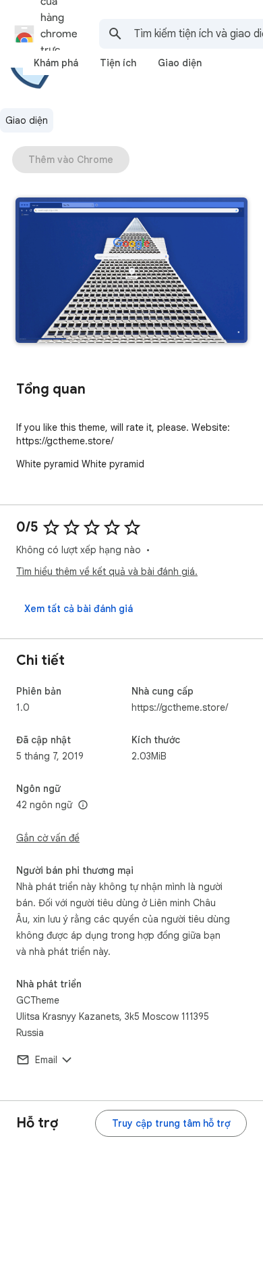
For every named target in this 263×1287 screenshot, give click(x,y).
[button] (131, 271)
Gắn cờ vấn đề (48, 838)
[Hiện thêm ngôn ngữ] (83, 805)
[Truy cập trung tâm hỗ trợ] (171, 1123)
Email (46, 1060)
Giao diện (26, 120)
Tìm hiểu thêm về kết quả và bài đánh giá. (107, 571)
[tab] (56, 63)
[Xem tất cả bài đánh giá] (78, 608)
